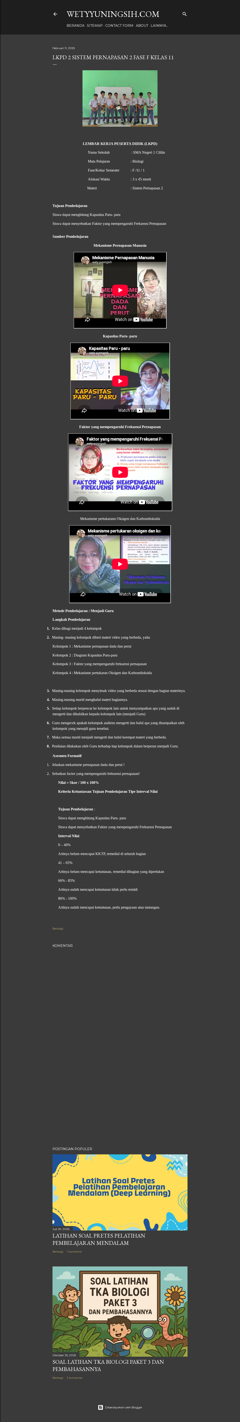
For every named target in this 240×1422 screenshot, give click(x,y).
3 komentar (75, 1377)
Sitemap (95, 25)
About (142, 25)
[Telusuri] (185, 13)
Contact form (119, 25)
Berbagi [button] (57, 928)
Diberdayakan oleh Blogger (123, 1407)
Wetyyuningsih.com (113, 14)
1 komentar (74, 1251)
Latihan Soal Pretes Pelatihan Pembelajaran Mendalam (98, 1239)
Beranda (75, 25)
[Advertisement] (120, 1102)
